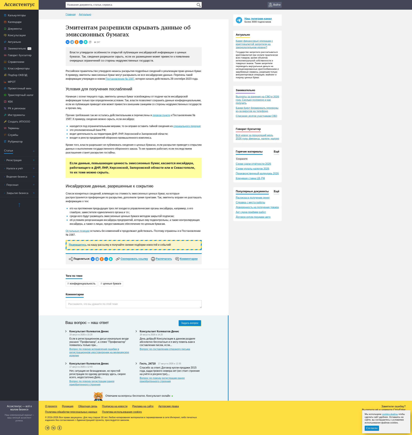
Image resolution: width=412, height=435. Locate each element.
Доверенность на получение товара (257, 207)
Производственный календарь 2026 (257, 173)
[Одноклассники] (77, 42)
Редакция (67, 406)
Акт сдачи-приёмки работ (251, 212)
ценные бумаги (112, 283)
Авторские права (168, 406)
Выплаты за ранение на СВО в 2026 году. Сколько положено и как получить (257, 99)
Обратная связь (87, 406)
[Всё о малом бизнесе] (19, 5)
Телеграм (47, 428)
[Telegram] (72, 42)
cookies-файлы (390, 414)
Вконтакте (53, 428)
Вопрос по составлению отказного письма (165, 349)
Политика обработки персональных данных (71, 412)
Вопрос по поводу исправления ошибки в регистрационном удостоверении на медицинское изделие (99, 352)
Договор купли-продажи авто (253, 217)
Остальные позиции (77, 231)
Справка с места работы (250, 202)
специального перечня (186, 126)
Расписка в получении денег (253, 197)
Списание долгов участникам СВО (256, 116)
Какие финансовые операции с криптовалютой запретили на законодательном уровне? (254, 44)
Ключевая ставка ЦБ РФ (250, 178)
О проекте (51, 406)
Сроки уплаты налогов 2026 (252, 168)
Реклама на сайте (143, 406)
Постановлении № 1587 (120, 78)
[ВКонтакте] (68, 42)
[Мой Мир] (81, 42)
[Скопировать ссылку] (90, 42)
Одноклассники (59, 428)
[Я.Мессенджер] (86, 42)
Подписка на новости (114, 406)
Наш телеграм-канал (258, 18)
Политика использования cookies (122, 412)
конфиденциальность (82, 283)
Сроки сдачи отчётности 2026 (253, 163)
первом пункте (161, 115)
